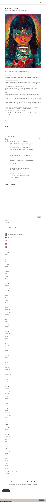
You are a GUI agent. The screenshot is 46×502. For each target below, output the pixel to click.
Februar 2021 (7, 365)
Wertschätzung (7, 475)
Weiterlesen (23, 494)
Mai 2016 (6, 463)
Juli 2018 (6, 419)
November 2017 (7, 432)
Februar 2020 (7, 386)
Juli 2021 (6, 357)
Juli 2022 (6, 336)
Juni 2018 (6, 420)
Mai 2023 (6, 319)
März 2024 (6, 302)
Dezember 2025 (7, 266)
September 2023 (8, 312)
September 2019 (8, 395)
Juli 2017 (6, 439)
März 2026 (6, 261)
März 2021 (6, 364)
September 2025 (8, 271)
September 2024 (8, 292)
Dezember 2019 (7, 389)
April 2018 (6, 424)
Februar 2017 (7, 448)
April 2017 (6, 444)
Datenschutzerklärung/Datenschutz (11, 471)
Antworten (39, 138)
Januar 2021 (7, 367)
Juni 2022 (6, 338)
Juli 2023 (6, 316)
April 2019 (6, 403)
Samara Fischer (9, 10)
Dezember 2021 (7, 348)
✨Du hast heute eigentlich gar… (21, 234)
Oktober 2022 (7, 331)
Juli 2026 (6, 254)
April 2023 (6, 321)
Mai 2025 (6, 278)
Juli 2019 (6, 398)
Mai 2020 (6, 381)
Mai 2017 (6, 443)
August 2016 (7, 458)
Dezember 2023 (7, 307)
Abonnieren (6, 490)
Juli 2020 (6, 377)
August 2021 (7, 355)
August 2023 (7, 314)
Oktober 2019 (7, 393)
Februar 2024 (7, 304)
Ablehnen (1, 501)
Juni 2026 (6, 256)
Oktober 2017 (7, 434)
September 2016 (8, 456)
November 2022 (7, 329)
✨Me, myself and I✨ (19, 247)
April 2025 (6, 280)
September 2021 (8, 353)
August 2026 (7, 252)
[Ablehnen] (12, 501)
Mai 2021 (6, 360)
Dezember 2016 (7, 451)
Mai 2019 (6, 401)
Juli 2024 (6, 295)
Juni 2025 (6, 276)
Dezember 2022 (7, 328)
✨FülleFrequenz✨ (8, 225)
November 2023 (7, 309)
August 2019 (7, 396)
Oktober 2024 (7, 290)
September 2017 (8, 436)
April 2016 (6, 465)
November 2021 (7, 350)
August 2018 (7, 417)
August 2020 (7, 376)
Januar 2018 (7, 429)
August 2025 (7, 273)
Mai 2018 (6, 422)
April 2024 (6, 300)
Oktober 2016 (7, 455)
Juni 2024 (6, 297)
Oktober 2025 (7, 269)
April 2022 (6, 341)
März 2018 (6, 425)
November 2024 (7, 288)
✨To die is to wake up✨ (9, 229)
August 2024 (7, 293)
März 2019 (6, 405)
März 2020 (6, 384)
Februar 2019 (7, 407)
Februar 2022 (7, 345)
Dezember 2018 (7, 410)
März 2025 (6, 281)
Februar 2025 (7, 283)
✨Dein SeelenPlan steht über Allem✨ (11, 227)
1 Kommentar (24, 10)
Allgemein (20, 10)
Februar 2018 (7, 427)
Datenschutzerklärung (7, 501)
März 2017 (6, 446)
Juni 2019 (6, 400)
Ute (8, 237)
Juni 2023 (6, 317)
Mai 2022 (6, 340)
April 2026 (6, 259)
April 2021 (6, 362)
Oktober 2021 (7, 352)
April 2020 (6, 383)
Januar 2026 (7, 264)
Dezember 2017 (7, 431)
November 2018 (7, 412)
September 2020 (8, 374)
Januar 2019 (7, 408)
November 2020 (7, 371)
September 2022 (8, 333)
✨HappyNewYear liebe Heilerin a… (16, 240)
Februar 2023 (7, 324)
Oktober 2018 (7, 413)
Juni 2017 (6, 441)
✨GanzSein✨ (7, 222)
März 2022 (6, 343)
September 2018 (8, 415)
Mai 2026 (6, 257)
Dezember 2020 (7, 369)
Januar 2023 (7, 326)
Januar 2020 (7, 388)
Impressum (7, 473)
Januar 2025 (7, 285)
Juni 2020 (6, 379)
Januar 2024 (7, 305)
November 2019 (7, 391)
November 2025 (7, 268)
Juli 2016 (6, 460)
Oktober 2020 (7, 372)
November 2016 (7, 453)
